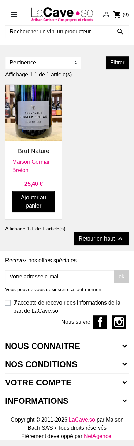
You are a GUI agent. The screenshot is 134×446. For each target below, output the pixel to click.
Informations (36, 400)
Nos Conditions (41, 364)
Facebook (100, 322)
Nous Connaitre (42, 346)
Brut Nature (33, 151)
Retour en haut (101, 239)
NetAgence (97, 436)
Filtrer (117, 62)
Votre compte (38, 382)
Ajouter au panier (33, 201)
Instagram (119, 322)
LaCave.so (82, 420)
